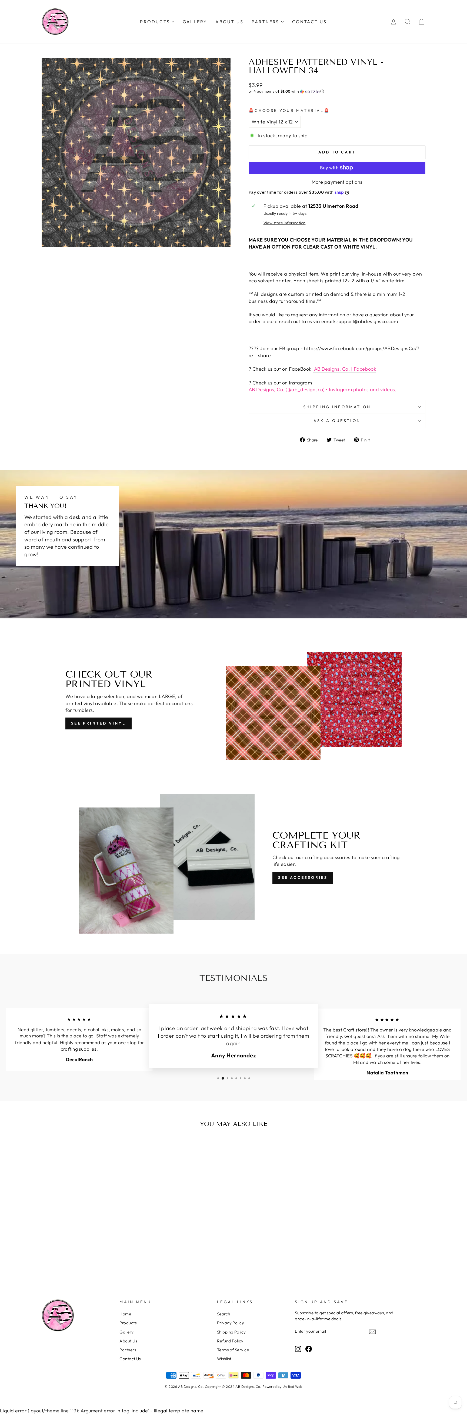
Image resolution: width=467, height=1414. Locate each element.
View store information (284, 222)
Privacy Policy (230, 1322)
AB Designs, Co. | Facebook (344, 369)
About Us (128, 1340)
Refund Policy (230, 1340)
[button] (337, 91)
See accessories (303, 877)
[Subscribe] (372, 1331)
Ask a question (337, 420)
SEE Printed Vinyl (98, 723)
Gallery (126, 1332)
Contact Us (130, 1358)
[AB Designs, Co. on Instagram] (298, 1348)
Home (125, 1313)
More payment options (337, 182)
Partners (127, 1349)
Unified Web (292, 1386)
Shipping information (337, 406)
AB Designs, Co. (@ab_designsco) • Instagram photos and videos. (322, 389)
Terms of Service (233, 1349)
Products (127, 1322)
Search (223, 1313)
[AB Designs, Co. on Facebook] (308, 1348)
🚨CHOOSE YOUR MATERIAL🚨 (289, 110)
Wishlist (224, 1358)
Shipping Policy (231, 1332)
